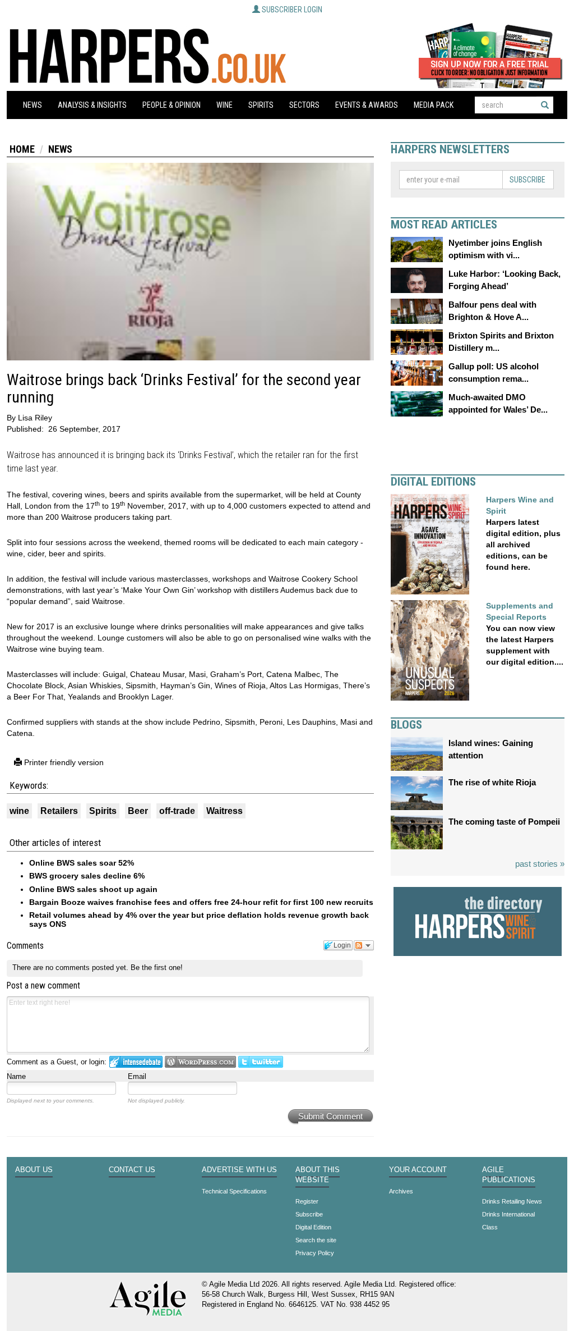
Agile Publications (508, 1175)
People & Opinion (171, 104)
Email (137, 1076)
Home (22, 149)
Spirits (261, 104)
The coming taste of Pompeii (504, 821)
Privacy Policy (314, 1253)
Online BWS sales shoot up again (93, 889)
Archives (401, 1191)
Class (490, 1227)
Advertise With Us (239, 1170)
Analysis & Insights (92, 104)
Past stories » (539, 863)
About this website (317, 1175)
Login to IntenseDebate (136, 1062)
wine (19, 811)
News (32, 104)
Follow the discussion (364, 945)
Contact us (132, 1170)
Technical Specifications (234, 1191)
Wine (224, 104)
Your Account (418, 1170)
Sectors (304, 104)
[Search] (544, 105)
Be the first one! (157, 967)
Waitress (224, 811)
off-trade (177, 811)
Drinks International (508, 1214)
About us (34, 1170)
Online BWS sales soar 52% (81, 862)
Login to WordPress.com (200, 1062)
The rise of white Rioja (492, 782)
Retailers (59, 811)
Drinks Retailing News (512, 1201)
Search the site (315, 1240)
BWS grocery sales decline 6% (87, 875)
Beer (138, 811)
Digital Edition (313, 1227)
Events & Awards (366, 104)
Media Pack (433, 104)
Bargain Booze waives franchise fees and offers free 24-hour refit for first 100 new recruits (201, 902)
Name (16, 1076)
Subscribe (527, 179)
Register (306, 1201)
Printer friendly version (63, 762)
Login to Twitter (260, 1062)
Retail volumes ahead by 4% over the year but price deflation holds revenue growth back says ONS (199, 919)
